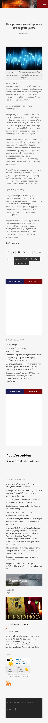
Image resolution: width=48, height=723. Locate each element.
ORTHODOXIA (33, 391)
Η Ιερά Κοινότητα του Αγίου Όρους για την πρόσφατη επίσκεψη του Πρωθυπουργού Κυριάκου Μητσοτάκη (23, 550)
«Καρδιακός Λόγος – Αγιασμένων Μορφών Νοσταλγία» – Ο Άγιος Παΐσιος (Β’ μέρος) (23, 500)
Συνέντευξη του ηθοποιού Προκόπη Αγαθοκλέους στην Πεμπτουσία (20, 513)
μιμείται (26, 259)
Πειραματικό (19, 263)
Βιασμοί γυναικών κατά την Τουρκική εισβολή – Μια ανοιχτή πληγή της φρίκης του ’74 (24, 566)
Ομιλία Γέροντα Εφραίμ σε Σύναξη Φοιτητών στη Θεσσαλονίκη (23, 507)
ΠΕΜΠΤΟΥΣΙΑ (14, 281)
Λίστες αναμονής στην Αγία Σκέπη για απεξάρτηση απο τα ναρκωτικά (20, 485)
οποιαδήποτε (35, 259)
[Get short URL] (24, 252)
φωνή (26, 263)
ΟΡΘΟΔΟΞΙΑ (33, 281)
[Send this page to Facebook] (8, 252)
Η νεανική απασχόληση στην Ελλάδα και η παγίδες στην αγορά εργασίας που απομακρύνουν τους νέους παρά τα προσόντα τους (22, 377)
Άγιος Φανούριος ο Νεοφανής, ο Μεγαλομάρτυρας (19, 349)
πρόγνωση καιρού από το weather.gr (18, 674)
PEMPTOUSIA (15, 391)
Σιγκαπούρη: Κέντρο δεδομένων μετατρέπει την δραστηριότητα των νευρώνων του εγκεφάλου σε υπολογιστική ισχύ (23, 366)
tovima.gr (15, 243)
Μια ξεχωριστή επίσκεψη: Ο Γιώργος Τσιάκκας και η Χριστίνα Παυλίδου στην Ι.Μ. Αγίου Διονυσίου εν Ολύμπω (24, 493)
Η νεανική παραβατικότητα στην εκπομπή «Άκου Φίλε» (22, 558)
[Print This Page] (34, 252)
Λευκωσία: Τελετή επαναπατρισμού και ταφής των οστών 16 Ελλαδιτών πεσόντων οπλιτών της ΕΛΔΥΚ (24, 521)
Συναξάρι (13, 631)
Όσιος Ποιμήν (11, 344)
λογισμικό (18, 259)
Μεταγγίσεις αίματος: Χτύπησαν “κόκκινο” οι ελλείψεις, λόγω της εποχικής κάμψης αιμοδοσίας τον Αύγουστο (23, 357)
